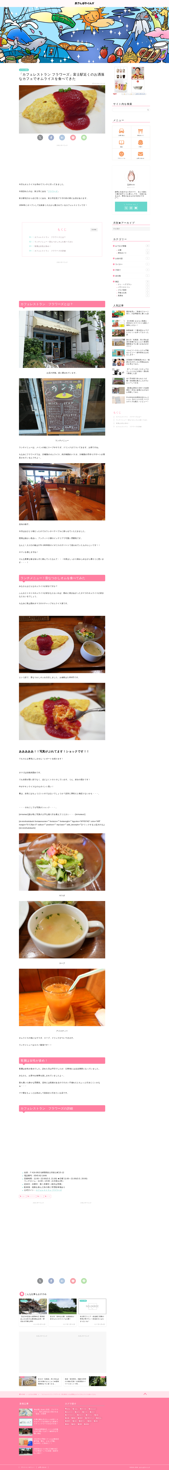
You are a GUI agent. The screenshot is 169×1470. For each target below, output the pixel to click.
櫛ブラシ (83, 1421)
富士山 (99, 1418)
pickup (68, 1409)
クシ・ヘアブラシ (133, 284)
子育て (131, 270)
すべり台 (84, 1409)
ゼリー (93, 1412)
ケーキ (48, 1196)
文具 (75, 1421)
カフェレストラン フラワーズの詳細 (50, 251)
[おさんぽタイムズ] (84, 5)
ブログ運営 (133, 290)
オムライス (32, 1196)
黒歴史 (133, 296)
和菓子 (81, 1418)
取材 (74, 1418)
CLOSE (94, 229)
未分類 (131, 276)
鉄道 (74, 1424)
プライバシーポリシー (28, 1467)
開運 (80, 1424)
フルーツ (81, 1415)
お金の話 (131, 258)
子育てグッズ (90, 1418)
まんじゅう (93, 1409)
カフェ (40, 1196)
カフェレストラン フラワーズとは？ (50, 237)
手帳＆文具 (133, 293)
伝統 (97, 1415)
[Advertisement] (62, 163)
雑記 (131, 282)
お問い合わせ (42, 1467)
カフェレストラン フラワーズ (49, 1190)
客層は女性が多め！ (42, 246)
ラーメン (89, 1415)
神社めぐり (133, 253)
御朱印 (68, 1421)
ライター (131, 264)
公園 (133, 250)
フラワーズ (53, 191)
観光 (68, 1424)
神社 (97, 1421)
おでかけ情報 (24, 70)
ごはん (23, 1196)
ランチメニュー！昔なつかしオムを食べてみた (53, 242)
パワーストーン (133, 287)
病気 (90, 1421)
